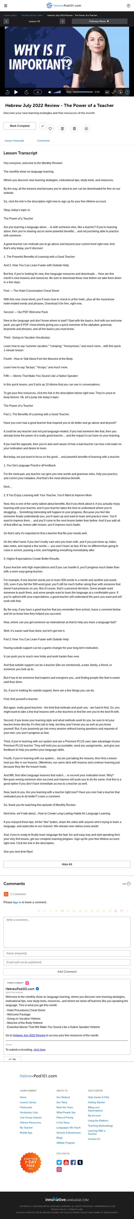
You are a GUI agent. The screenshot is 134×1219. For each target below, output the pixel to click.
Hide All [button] (67, 864)
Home (23, 1097)
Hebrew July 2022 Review (29, 1035)
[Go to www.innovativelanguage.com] (67, 1198)
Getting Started (96, 1102)
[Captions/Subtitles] (107, 92)
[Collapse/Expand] (67, 883)
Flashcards (26, 1107)
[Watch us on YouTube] (66, 1162)
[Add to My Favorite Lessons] (50, 128)
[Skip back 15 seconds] (7, 92)
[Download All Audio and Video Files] (86, 128)
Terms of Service (102, 1212)
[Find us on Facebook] (73, 1162)
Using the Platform (98, 1120)
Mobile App (26, 1132)
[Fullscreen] (114, 92)
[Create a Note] (62, 128)
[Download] (121, 92)
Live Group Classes (31, 1117)
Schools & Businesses (69, 1132)
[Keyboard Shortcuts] (127, 92)
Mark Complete (20, 125)
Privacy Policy (59, 1209)
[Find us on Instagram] (59, 1169)
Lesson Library (10, 15)
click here (39, 1049)
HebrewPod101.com (104, 1206)
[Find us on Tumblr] (80, 1162)
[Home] (63, 8)
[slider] (57, 92)
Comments (43, 140)
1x (38, 92)
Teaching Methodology (100, 1125)
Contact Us (94, 1139)
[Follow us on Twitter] (59, 1162)
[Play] (16, 92)
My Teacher (26, 1127)
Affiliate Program (66, 1142)
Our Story (62, 1102)
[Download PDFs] (74, 128)
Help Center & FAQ (98, 1097)
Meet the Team (65, 1107)
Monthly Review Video (32, 15)
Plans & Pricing (65, 1117)
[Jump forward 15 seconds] (26, 92)
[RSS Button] (6, 894)
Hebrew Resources (30, 1122)
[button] (128, 5)
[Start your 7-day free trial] (30, 1163)
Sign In (17, 902)
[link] (6, 21)
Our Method (63, 1097)
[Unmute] (50, 92)
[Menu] (5, 5)
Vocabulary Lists (29, 1112)
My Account (94, 1115)
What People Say (66, 1112)
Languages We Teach (69, 1127)
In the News (63, 1122)
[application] (67, 61)
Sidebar (100, 21)
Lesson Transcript (14, 140)
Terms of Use (75, 1209)
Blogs (60, 1137)
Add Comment (67, 971)
